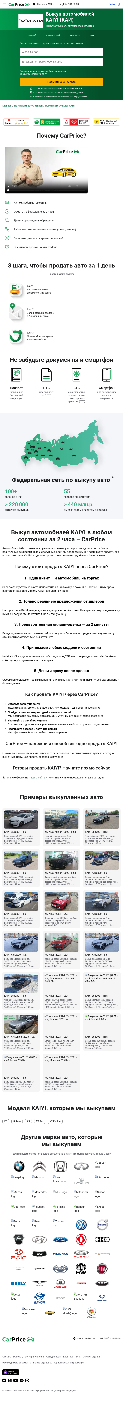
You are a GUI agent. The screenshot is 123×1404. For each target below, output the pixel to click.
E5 (5, 1121)
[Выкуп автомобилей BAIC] (19, 1254)
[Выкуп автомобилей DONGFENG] (82, 1239)
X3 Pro (39, 1121)
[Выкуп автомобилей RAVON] (40, 1298)
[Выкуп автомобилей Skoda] (103, 1210)
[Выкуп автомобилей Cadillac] (92, 1312)
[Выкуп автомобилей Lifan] (103, 1180)
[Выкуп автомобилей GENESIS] (40, 1283)
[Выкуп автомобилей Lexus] (82, 1180)
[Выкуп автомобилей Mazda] (19, 1195)
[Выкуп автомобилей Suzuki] (40, 1224)
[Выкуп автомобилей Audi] (103, 1239)
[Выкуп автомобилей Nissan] (103, 1195)
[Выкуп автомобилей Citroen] (40, 1166)
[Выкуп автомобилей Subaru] (19, 1224)
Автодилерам (53, 1356)
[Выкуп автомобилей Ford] (61, 1239)
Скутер (93, 35)
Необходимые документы (16, 1362)
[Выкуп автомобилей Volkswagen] (82, 1224)
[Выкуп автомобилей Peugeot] (40, 1210)
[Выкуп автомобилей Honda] (61, 1166)
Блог (65, 1356)
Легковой (31, 35)
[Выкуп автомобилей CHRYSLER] (19, 1268)
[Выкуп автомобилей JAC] (103, 1283)
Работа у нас (20, 1356)
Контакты (75, 1356)
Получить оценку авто (61, 81)
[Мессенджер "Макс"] (27, 1381)
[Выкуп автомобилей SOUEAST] (82, 1298)
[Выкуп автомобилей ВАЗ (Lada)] (72, 1312)
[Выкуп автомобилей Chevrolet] (51, 1312)
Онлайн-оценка (91, 1356)
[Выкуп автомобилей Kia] (40, 1180)
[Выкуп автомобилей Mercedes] (40, 1195)
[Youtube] (15, 1380)
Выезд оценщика (42, 1362)
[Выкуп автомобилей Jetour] (19, 1298)
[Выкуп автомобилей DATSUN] (61, 1268)
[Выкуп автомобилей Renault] (82, 1210)
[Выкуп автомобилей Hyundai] (40, 1239)
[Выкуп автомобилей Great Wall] (61, 1283)
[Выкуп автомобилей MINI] (61, 1195)
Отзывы (6, 1356)
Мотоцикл (75, 35)
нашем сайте (37, 777)
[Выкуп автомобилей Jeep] (19, 1180)
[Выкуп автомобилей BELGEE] (40, 1254)
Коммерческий (53, 35)
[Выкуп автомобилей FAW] (82, 1268)
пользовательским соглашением (58, 88)
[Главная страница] (13, 1339)
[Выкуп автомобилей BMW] (19, 1166)
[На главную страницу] (19, 4)
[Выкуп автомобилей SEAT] (61, 1298)
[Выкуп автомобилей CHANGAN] (61, 1254)
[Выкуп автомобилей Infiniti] (82, 1166)
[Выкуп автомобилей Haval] (82, 1283)
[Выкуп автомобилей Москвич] (30, 1312)
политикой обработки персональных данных (63, 93)
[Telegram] (22, 1381)
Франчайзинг (36, 1356)
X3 (28, 1121)
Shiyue (17, 1121)
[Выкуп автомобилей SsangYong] (103, 1298)
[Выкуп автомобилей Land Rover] (61, 1180)
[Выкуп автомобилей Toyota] (61, 1224)
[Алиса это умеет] (10, 1374)
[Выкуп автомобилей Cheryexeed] (103, 1254)
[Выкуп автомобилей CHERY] (82, 1254)
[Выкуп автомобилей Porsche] (61, 1210)
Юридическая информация (69, 1362)
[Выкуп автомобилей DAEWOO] (40, 1268)
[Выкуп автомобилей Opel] (19, 1210)
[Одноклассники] (10, 1381)
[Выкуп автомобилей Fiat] (103, 1268)
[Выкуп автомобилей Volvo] (103, 1224)
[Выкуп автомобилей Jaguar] (103, 1166)
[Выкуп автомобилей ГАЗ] (19, 1239)
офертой (78, 88)
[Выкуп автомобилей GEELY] (19, 1283)
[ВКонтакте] (4, 1381)
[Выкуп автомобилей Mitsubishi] (82, 1195)
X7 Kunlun (55, 1121)
